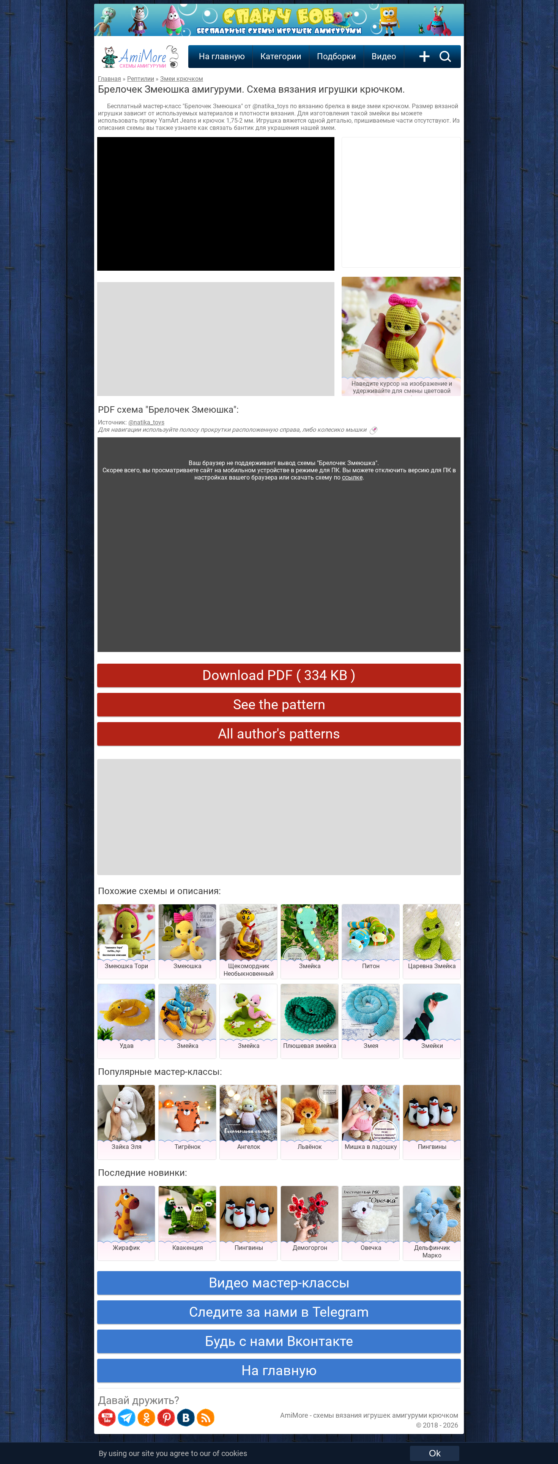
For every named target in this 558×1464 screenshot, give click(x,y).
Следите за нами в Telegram (279, 1312)
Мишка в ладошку (371, 1146)
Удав (127, 1045)
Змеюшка (187, 966)
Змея (371, 1045)
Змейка (310, 966)
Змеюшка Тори (126, 966)
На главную (222, 56)
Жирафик (126, 1247)
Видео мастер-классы (279, 1283)
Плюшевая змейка (309, 1045)
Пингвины (432, 1146)
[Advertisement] (215, 204)
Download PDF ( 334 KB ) (279, 675)
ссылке (352, 477)
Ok (435, 1453)
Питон (371, 966)
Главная (109, 78)
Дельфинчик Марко (432, 1251)
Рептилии (140, 78)
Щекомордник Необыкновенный (249, 969)
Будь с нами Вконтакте (279, 1341)
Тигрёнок (188, 1146)
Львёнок (310, 1146)
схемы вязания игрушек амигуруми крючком (385, 1415)
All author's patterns (279, 734)
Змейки (432, 1045)
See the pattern (279, 705)
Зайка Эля (127, 1146)
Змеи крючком (181, 78)
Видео (384, 56)
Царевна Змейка (432, 966)
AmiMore (143, 61)
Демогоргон (310, 1247)
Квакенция (187, 1247)
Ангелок (248, 1146)
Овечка (371, 1247)
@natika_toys (146, 422)
